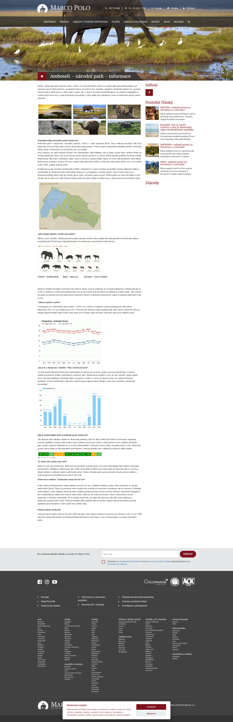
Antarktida (175, 656)
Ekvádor (175, 637)
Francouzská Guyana (179, 643)
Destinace (50, 22)
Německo (95, 641)
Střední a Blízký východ (130, 619)
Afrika (67, 619)
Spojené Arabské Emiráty (127, 622)
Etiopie (67, 624)
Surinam (175, 650)
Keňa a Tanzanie (70, 655)
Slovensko (95, 689)
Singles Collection (135, 22)
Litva (93, 634)
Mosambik (68, 634)
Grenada (148, 632)
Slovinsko (95, 687)
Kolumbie (149, 666)
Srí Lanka (122, 650)
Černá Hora (96, 674)
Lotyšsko (95, 637)
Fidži (66, 671)
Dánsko (94, 668)
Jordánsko (122, 624)
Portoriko (148, 670)
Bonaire (148, 662)
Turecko (94, 658)
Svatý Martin (149, 660)
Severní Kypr (96, 651)
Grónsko (95, 664)
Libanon (121, 626)
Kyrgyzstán (41, 662)
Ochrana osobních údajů (134, 601)
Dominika (148, 628)
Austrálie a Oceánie (74, 664)
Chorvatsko (95, 679)
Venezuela (176, 645)
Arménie (41, 622)
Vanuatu (67, 679)
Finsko (94, 624)
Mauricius (122, 641)
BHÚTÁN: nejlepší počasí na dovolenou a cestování (175, 108)
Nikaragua (149, 658)
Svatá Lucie (149, 649)
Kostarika (148, 641)
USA (173, 624)
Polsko (94, 685)
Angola (67, 660)
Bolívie (174, 648)
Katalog (174, 8)
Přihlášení (190, 8)
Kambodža (41, 641)
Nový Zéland (69, 677)
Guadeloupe (149, 634)
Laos (39, 643)
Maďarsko (95, 639)
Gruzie (94, 681)
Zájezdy (64, 22)
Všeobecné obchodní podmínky (138, 597)
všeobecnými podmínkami (130, 561)
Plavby (116, 22)
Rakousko (95, 660)
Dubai (121, 632)
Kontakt (158, 8)
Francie (94, 626)
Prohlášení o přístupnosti (134, 605)
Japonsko (41, 639)
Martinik (148, 651)
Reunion (122, 645)
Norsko (94, 643)
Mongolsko (42, 666)
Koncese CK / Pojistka (93, 604)
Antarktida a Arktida (182, 654)
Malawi (67, 630)
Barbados (148, 626)
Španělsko (95, 653)
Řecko (94, 649)
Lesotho (67, 653)
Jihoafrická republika (72, 626)
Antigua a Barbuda (151, 622)
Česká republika (97, 677)
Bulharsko (95, 683)
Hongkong (41, 632)
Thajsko (40, 649)
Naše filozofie (48, 601)
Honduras (149, 664)
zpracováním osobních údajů (158, 561)
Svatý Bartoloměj (151, 668)
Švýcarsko (95, 691)
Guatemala (149, 637)
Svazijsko (68, 651)
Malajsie (41, 645)
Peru (174, 641)
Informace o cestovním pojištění (91, 599)
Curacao (148, 653)
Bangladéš (41, 624)
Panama (148, 647)
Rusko (94, 647)
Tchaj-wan (41, 651)
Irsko (93, 670)
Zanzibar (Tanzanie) (72, 647)
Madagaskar (123, 652)
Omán (121, 628)
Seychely (122, 648)
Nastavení (151, 713)
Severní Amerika (180, 619)
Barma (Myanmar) (44, 626)
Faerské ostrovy (97, 662)
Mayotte (121, 643)
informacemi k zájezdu (117, 564)
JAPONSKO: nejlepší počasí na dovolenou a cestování (176, 145)
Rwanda (67, 658)
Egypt (66, 649)
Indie (39, 634)
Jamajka (148, 639)
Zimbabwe (68, 645)
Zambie (67, 643)
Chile (174, 635)
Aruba (147, 624)
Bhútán (40, 655)
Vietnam (41, 653)
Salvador (148, 655)
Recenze (179, 22)
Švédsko (95, 655)
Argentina (175, 631)
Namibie (68, 637)
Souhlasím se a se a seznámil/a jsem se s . (148, 562)
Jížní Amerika (178, 628)
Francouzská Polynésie (73, 673)
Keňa (66, 628)
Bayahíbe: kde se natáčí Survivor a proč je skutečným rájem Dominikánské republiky (177, 127)
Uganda (67, 641)
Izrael (120, 630)
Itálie (93, 630)
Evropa (95, 619)
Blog (167, 22)
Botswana (68, 622)
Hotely (155, 22)
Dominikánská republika (154, 630)
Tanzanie (68, 639)
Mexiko (148, 645)
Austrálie (68, 667)
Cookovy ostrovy (70, 669)
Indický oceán (125, 637)
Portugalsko (96, 645)
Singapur (41, 647)
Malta (93, 666)
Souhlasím (151, 707)
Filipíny (40, 630)
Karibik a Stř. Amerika (155, 619)
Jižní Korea (42, 660)
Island (94, 628)
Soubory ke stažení (50, 605)
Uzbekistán (42, 664)
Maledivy (122, 639)
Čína (39, 628)
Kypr (93, 632)
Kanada (175, 622)
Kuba (147, 643)
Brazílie (175, 633)
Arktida (174, 659)
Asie (40, 619)
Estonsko (95, 622)
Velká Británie (96, 672)
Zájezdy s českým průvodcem (90, 22)
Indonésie (41, 637)
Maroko (67, 632)
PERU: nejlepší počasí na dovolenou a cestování (173, 163)
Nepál (40, 658)
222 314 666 (114, 8)
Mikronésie (69, 675)
